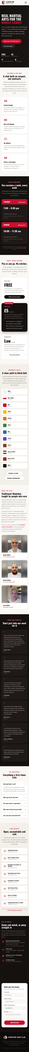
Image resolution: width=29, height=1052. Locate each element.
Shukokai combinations (14, 478)
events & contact (22, 248)
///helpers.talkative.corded (18, 946)
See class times (8, 46)
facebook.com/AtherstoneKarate (14, 961)
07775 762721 (9, 956)
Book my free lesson (14, 297)
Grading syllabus (14, 473)
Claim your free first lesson (11, 41)
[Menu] (25, 2)
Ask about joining (14, 355)
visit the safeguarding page (14, 910)
